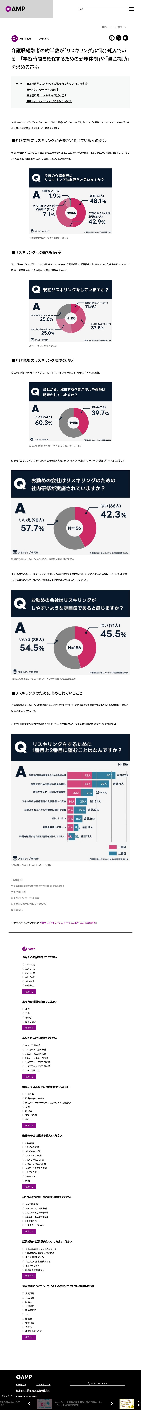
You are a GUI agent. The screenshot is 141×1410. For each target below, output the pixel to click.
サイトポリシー (43, 1384)
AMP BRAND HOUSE (26, 1396)
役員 (27, 1106)
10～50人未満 (32, 1147)
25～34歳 (30, 968)
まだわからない (32, 1265)
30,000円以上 (32, 1221)
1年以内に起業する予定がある (39, 1253)
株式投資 (29, 1297)
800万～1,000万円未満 (36, 1057)
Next (111, 1403)
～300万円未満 (32, 1045)
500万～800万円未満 (35, 1053)
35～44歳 (30, 972)
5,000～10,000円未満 (36, 1208)
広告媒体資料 (43, 1390)
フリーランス (31, 1115)
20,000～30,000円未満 (36, 1216)
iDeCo (28, 1301)
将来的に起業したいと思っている (40, 1248)
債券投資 (29, 1322)
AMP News (25, 38)
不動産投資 (30, 1310)
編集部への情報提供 (26, 1390)
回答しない (30, 1021)
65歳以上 (29, 985)
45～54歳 (30, 977)
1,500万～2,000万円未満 (37, 1066)
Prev (30, 1403)
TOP (104, 27)
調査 (120, 27)
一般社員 (29, 1094)
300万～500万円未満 (35, 1049)
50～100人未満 (32, 1151)
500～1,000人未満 (34, 1159)
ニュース (111, 27)
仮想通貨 (29, 1305)
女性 (27, 1013)
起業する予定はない (34, 1269)
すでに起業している (34, 1257)
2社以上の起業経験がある (37, 1261)
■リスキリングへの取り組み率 (42, 89)
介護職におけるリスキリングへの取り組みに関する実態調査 (68, 922)
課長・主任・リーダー (35, 1098)
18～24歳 (30, 964)
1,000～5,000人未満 (35, 1163)
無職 (27, 1180)
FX (26, 1314)
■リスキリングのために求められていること (49, 101)
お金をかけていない (34, 1225)
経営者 (28, 1110)
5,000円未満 (31, 1204)
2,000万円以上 (32, 1070)
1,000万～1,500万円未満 (37, 1062)
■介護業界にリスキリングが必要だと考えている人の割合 (57, 83)
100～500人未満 (33, 1155)
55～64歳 (30, 981)
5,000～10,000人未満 (36, 1168)
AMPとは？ (21, 1384)
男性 (27, 1009)
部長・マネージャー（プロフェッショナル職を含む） (48, 1102)
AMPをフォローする (98, 1383)
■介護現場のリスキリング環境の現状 (46, 95)
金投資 (28, 1318)
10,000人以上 (32, 1172)
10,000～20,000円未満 (36, 1212)
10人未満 (29, 1142)
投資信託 (29, 1293)
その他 (28, 1017)
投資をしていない (33, 1331)
